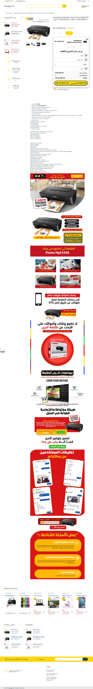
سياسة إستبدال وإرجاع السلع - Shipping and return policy (51, 679)
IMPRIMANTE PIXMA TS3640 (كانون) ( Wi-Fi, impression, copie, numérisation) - (17, 31)
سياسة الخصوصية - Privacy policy (51, 670)
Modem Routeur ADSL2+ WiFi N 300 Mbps (16, 49)
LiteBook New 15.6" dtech (53, 595)
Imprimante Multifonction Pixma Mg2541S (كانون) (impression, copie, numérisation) (16, 23)
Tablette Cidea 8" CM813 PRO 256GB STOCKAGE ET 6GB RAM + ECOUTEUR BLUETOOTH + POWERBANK (16, 40)
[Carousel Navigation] (22, 17)
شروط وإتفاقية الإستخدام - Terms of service (52, 674)
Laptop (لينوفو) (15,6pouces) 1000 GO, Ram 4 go (39, 595)
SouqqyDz (65, 593)
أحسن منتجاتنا (9, 624)
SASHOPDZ (37, 593)
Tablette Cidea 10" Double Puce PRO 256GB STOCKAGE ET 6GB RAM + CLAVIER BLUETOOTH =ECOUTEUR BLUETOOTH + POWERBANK (81, 595)
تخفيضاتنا (29, 624)
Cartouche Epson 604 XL (24, 595)
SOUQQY (8, 593)
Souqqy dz (11, 688)
